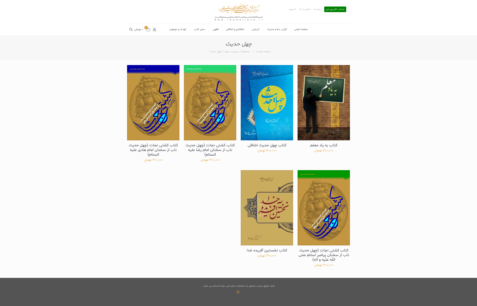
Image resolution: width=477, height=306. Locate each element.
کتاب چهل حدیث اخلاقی (267, 145)
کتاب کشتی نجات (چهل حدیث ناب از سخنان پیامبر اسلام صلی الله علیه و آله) (323, 255)
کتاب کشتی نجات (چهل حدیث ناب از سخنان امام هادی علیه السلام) (153, 150)
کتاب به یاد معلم (323, 145)
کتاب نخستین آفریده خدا (267, 250)
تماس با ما (305, 9)
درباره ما (318, 9)
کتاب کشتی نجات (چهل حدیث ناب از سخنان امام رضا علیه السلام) (210, 150)
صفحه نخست (263, 51)
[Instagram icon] (238, 292)
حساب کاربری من (335, 9)
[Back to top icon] (459, 298)
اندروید (292, 9)
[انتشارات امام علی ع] (238, 12)
